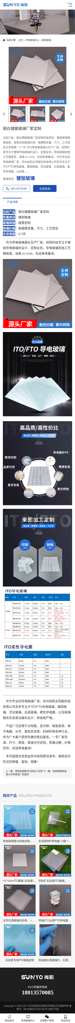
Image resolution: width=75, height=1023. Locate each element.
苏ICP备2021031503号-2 (36, 1009)
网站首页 (9, 1020)
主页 (20, 40)
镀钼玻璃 (46, 40)
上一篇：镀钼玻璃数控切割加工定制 (24, 771)
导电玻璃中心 (32, 40)
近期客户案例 (47, 1020)
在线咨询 (44, 188)
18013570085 (18, 188)
